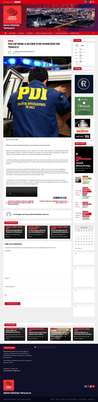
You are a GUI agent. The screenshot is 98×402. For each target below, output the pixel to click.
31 (91, 244)
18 (76, 241)
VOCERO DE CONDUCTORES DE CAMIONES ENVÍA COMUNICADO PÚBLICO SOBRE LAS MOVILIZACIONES (21, 202)
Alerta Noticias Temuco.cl (17, 393)
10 (91, 236)
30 (89, 244)
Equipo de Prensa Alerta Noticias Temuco (24, 51)
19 (78, 241)
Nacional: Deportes (87, 204)
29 (86, 244)
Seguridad (85, 180)
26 (78, 244)
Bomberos (21, 328)
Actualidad (78, 157)
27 (81, 244)
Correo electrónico (10, 286)
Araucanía (12, 33)
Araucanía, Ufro (86, 189)
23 (89, 241)
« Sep (76, 248)
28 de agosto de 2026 (82, 168)
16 (89, 239)
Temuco (84, 195)
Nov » (80, 248)
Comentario (8, 250)
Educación (53, 228)
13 (81, 239)
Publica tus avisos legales (44, 33)
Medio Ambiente (86, 216)
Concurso (85, 193)
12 (78, 239)
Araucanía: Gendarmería (85, 178)
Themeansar (28, 399)
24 (92, 241)
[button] (93, 33)
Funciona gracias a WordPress (9, 399)
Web (6, 295)
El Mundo (30, 33)
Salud (7, 228)
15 (86, 239)
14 (84, 239)
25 (76, 244)
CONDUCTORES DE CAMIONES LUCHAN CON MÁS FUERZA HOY (53, 202)
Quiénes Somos (74, 33)
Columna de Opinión (61, 33)
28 (84, 244)
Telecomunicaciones (33, 228)
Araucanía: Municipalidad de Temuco (86, 214)
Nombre (7, 278)
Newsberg (22, 399)
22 (86, 241)
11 (76, 239)
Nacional (21, 33)
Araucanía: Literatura (85, 191)
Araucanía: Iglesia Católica (11, 328)
